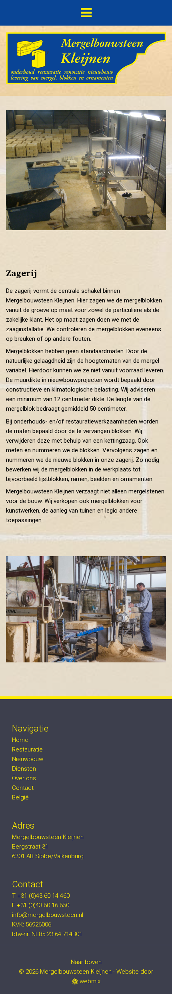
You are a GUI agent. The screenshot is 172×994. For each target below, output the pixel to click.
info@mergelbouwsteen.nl (47, 914)
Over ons (24, 778)
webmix (89, 981)
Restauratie (27, 749)
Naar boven (86, 962)
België (20, 797)
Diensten (24, 768)
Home (20, 740)
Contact (23, 787)
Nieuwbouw (27, 759)
